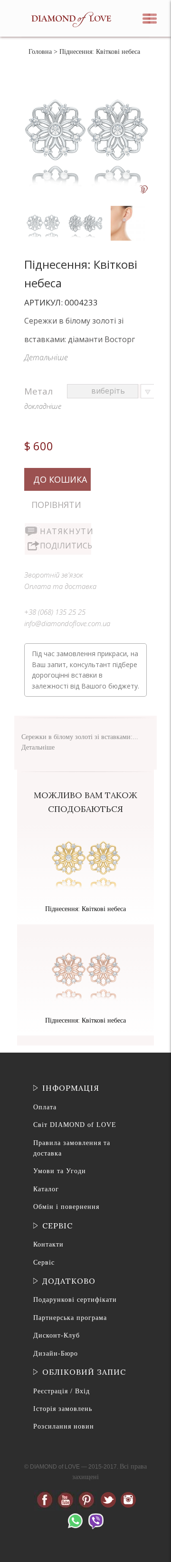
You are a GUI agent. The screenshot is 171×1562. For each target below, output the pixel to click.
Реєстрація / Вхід (61, 1391)
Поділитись (65, 545)
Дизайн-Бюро (55, 1353)
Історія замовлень (62, 1408)
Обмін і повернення (66, 1206)
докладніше (42, 406)
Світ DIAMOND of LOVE (74, 1124)
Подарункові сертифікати (75, 1299)
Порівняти (56, 504)
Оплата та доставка (60, 586)
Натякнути (65, 531)
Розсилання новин (63, 1426)
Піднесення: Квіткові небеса (85, 909)
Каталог (46, 1189)
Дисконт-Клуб (56, 1335)
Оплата (45, 1107)
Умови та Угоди (59, 1171)
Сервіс (44, 1262)
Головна (40, 51)
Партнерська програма (70, 1317)
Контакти (48, 1244)
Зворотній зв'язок (53, 574)
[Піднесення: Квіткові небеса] (44, 208)
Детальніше (46, 357)
